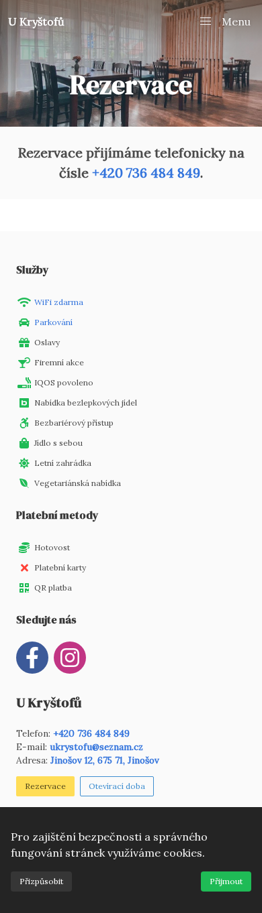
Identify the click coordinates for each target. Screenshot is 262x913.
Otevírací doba (117, 786)
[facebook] (32, 658)
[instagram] (70, 658)
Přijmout (226, 881)
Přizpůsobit (41, 881)
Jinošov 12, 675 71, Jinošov (104, 760)
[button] (224, 21)
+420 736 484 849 (146, 172)
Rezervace (45, 786)
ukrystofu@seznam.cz (96, 747)
